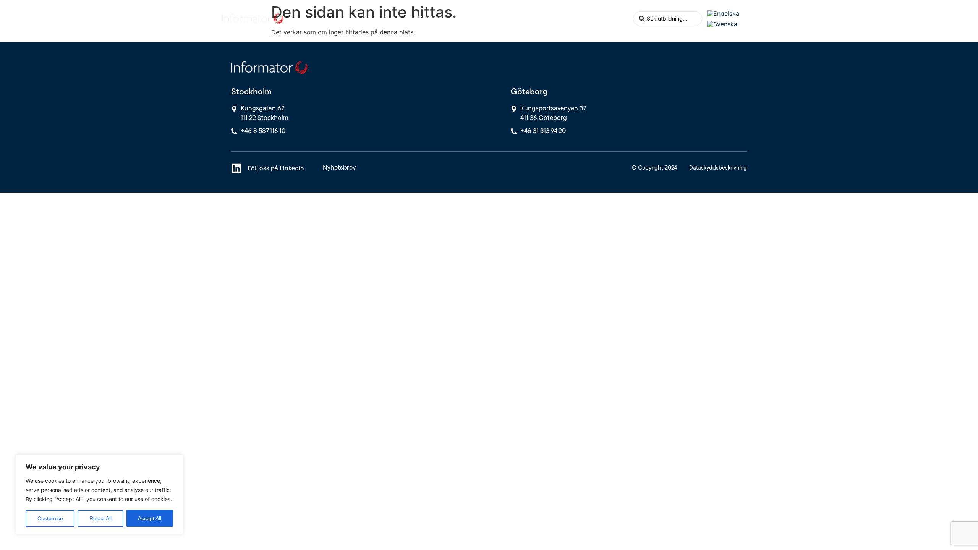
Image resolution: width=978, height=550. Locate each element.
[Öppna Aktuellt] (572, 18)
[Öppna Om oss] (623, 18)
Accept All (149, 518)
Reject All (100, 518)
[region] (99, 495)
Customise (50, 518)
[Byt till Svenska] (722, 24)
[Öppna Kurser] (445, 18)
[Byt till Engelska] (723, 13)
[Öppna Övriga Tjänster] (521, 18)
